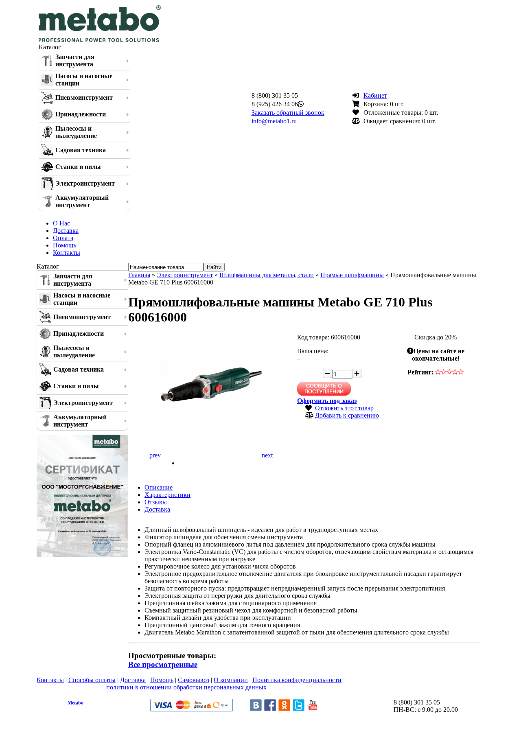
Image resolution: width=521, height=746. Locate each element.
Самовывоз (193, 679)
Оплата (63, 237)
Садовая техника (80, 150)
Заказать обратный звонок (288, 112)
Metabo (75, 703)
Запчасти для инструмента (74, 60)
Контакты (66, 252)
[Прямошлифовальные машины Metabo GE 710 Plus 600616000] (211, 433)
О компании (231, 679)
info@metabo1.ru (274, 121)
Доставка (66, 230)
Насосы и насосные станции (83, 79)
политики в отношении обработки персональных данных (186, 687)
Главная (139, 274)
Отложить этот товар (344, 408)
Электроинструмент (85, 183)
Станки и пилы (78, 166)
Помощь (64, 245)
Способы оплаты (92, 679)
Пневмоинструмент (84, 97)
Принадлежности (80, 114)
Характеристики (167, 494)
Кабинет (375, 95)
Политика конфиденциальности (296, 679)
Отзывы (155, 502)
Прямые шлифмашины (352, 274)
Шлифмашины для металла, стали (266, 274)
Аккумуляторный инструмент (82, 201)
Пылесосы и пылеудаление (76, 132)
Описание (158, 487)
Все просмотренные (162, 664)
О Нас (61, 223)
